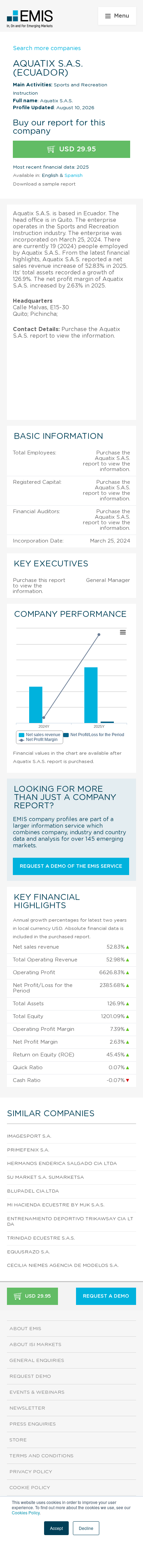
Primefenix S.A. (28, 1150)
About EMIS (25, 1328)
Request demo (30, 1376)
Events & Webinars (37, 1392)
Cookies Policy (26, 1512)
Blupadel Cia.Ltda (33, 1191)
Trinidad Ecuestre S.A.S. (41, 1238)
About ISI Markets (35, 1344)
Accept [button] (56, 1528)
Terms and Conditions (41, 1456)
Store (18, 1440)
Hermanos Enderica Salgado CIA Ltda (62, 1163)
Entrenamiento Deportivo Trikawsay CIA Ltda (70, 1221)
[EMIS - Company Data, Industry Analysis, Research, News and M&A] (30, 19)
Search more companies (47, 48)
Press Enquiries (32, 1424)
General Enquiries (36, 1360)
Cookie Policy (29, 1487)
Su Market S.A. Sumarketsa (45, 1177)
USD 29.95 (76, 149)
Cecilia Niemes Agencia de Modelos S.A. (63, 1265)
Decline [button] (86, 1528)
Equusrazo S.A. (28, 1252)
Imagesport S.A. (29, 1136)
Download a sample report (44, 184)
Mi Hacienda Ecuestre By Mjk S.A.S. (55, 1205)
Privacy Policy (30, 1471)
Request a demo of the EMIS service (71, 866)
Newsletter (27, 1408)
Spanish (74, 175)
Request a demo (106, 1296)
